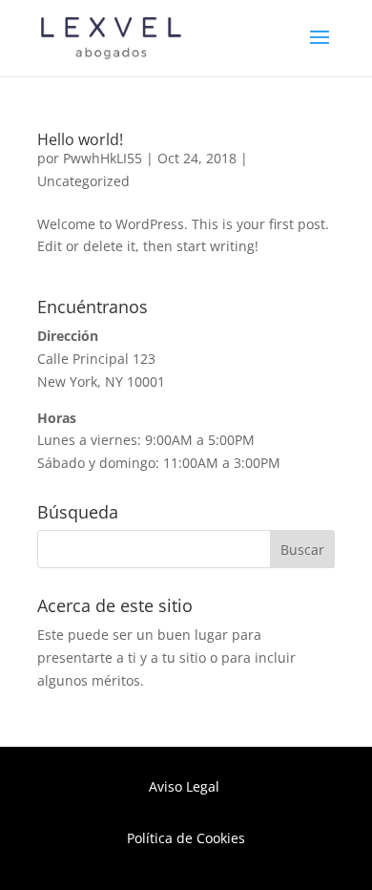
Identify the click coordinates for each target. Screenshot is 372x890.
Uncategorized (83, 181)
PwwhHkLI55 (102, 158)
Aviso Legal (186, 786)
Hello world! (80, 139)
